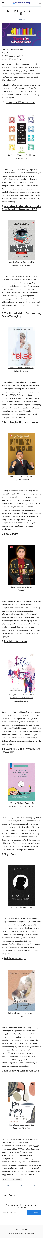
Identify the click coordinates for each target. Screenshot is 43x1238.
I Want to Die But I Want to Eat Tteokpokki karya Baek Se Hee (21, 804)
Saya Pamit (11, 854)
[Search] (40, 3)
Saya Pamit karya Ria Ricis (21, 907)
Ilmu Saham (11, 533)
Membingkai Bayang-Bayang (21, 422)
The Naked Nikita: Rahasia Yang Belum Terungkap (21, 315)
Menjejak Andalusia (15, 641)
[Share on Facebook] (21, 1185)
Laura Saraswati (11, 1195)
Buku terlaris (16, 1179)
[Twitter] (17, 1229)
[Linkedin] (26, 1229)
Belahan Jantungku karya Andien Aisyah (21, 1014)
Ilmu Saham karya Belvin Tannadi (21, 588)
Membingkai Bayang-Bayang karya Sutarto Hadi (21, 477)
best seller (6, 1179)
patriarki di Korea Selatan (21, 1171)
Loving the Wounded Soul (20, 102)
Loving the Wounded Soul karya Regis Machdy (21, 156)
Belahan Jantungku (15, 958)
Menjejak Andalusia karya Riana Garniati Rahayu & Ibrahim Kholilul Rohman (21, 698)
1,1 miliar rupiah (30, 414)
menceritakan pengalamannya (14, 1047)
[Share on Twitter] (8, 1185)
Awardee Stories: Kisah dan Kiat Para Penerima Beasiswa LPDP (21, 208)
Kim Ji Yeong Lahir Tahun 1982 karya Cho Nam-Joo (21, 1126)
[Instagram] (23, 1229)
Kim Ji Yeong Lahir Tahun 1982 (21, 1070)
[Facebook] (20, 1229)
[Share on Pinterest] (34, 1185)
